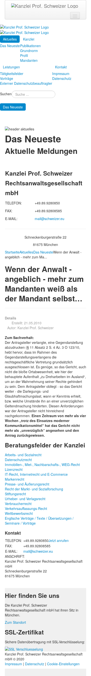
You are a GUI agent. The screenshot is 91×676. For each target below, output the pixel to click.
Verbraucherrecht (18, 503)
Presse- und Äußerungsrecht (27, 484)
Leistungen (11, 66)
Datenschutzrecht (18, 459)
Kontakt (61, 66)
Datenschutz (61, 78)
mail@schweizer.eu (49, 218)
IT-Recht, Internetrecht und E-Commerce (36, 474)
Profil (24, 55)
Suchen (6, 93)
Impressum (60, 73)
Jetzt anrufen (59, 540)
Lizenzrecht (14, 469)
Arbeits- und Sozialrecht (23, 454)
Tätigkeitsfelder (11, 73)
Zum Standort (15, 622)
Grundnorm (29, 50)
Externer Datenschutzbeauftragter (26, 83)
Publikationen (30, 45)
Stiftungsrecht (15, 493)
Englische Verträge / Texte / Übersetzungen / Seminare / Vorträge (39, 521)
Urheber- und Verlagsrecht (25, 498)
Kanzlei (28, 39)
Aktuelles (10, 39)
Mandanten (29, 60)
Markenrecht (14, 479)
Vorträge (6, 78)
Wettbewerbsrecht (19, 513)
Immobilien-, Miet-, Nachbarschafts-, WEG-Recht (42, 464)
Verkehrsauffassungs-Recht (26, 508)
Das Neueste (10, 45)
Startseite (12, 252)
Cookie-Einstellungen (63, 663)
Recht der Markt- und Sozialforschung (34, 488)
